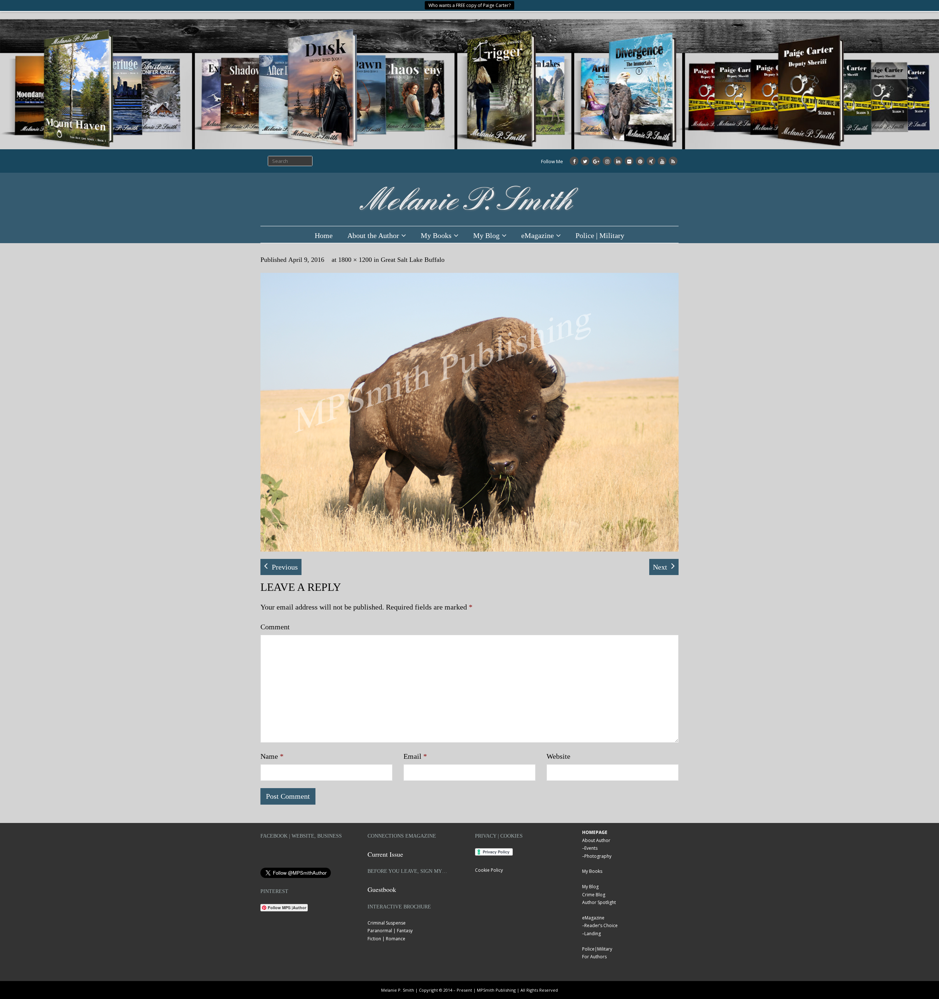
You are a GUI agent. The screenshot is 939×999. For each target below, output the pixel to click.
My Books (436, 235)
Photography (597, 856)
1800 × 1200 (355, 259)
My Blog (486, 235)
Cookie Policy (489, 870)
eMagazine (537, 235)
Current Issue (385, 854)
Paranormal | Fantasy (390, 930)
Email (415, 756)
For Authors (594, 957)
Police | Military (600, 235)
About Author (596, 840)
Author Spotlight (599, 902)
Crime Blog (593, 895)
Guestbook (382, 889)
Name (272, 756)
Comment (275, 627)
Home (324, 235)
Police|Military (597, 949)
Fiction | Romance (386, 939)
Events (591, 848)
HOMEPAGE (594, 832)
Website (558, 756)
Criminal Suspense (387, 923)
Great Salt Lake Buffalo (413, 259)
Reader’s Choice (601, 925)
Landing (592, 933)
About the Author (373, 235)
